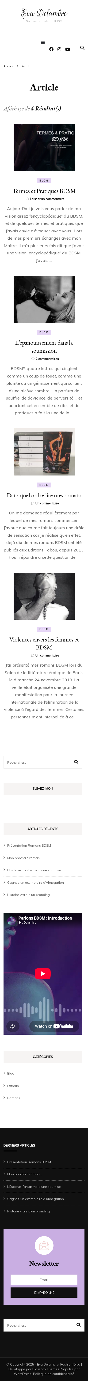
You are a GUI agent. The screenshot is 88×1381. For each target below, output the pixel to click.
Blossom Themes (45, 1369)
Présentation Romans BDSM (29, 845)
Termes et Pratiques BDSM (44, 191)
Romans (13, 1098)
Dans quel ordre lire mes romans (44, 495)
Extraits (13, 1086)
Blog (44, 180)
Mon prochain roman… (24, 858)
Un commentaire (47, 503)
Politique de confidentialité (53, 1374)
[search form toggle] (82, 48)
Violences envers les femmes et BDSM (44, 643)
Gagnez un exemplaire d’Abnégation (35, 882)
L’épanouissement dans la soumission (44, 347)
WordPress (22, 1374)
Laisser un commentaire (47, 199)
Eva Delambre (44, 13)
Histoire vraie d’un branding (28, 895)
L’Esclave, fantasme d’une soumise (34, 870)
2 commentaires (47, 359)
